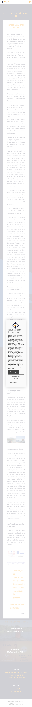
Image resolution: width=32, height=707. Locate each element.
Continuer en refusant (16, 377)
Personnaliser (14, 382)
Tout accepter (14, 372)
